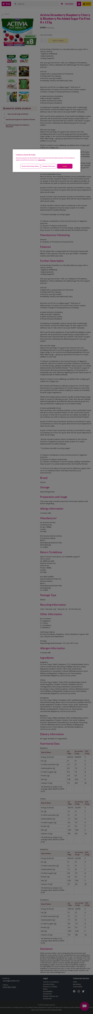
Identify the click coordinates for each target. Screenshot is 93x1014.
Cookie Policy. (41, 160)
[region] (46, 160)
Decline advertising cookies (30, 166)
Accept (65, 166)
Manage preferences (48, 166)
